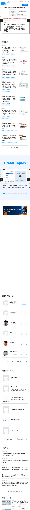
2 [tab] (6, 193)
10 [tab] (26, 193)
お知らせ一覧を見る (15, 491)
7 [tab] (18, 193)
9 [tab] (23, 193)
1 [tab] (4, 193)
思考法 (3, 65)
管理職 (8, 89)
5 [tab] (14, 193)
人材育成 (3, 130)
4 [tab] (11, 193)
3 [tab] (9, 193)
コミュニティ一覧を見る (15, 439)
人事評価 (3, 89)
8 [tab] (21, 193)
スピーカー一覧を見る (15, 361)
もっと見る (15, 147)
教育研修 (8, 65)
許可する (25, 4)
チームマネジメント (6, 91)
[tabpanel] (15, 20)
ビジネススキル (10, 130)
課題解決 (13, 65)
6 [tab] (16, 193)
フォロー (24, 302)
